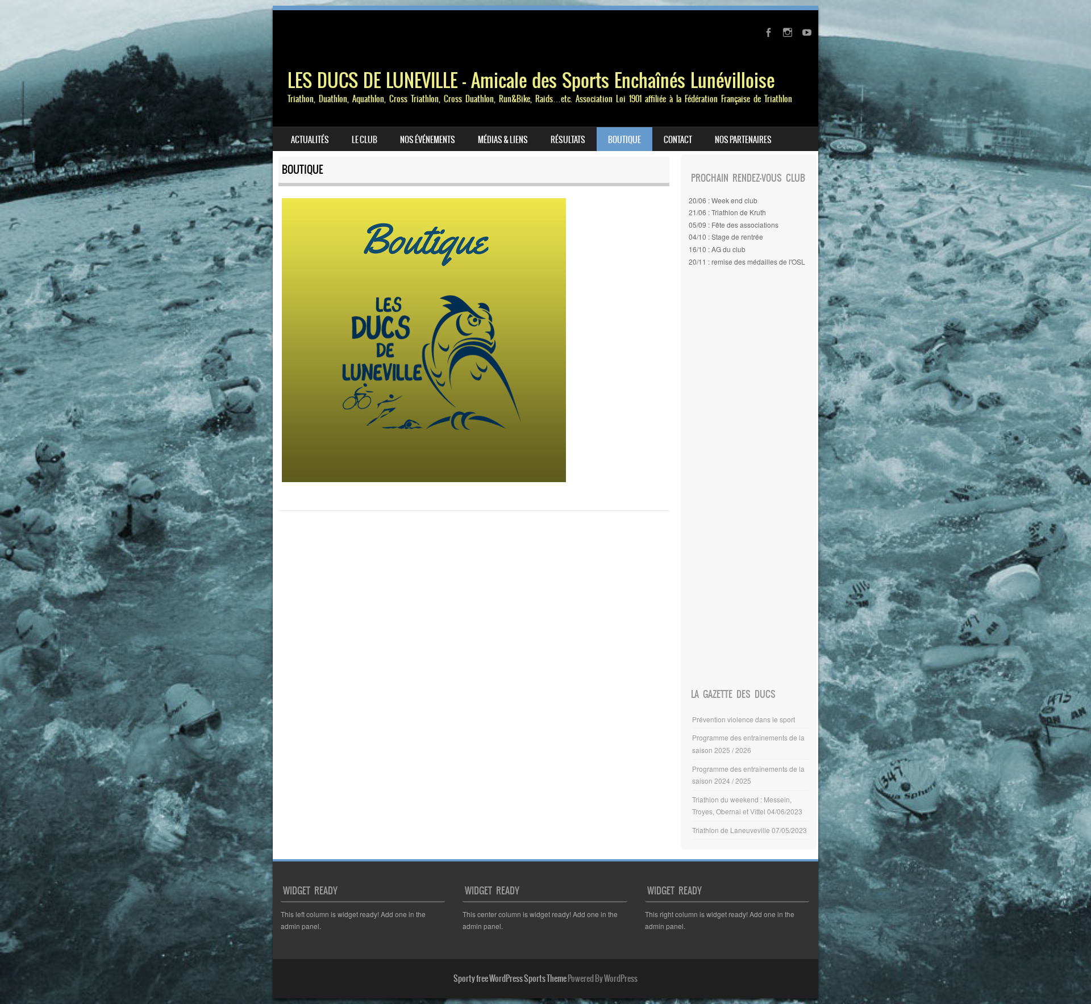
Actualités (310, 139)
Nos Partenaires (743, 139)
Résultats (568, 139)
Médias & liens (503, 139)
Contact (678, 139)
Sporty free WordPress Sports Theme (510, 978)
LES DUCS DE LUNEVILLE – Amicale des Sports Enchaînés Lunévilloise (531, 80)
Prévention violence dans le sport (743, 719)
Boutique (624, 139)
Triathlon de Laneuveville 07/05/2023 (749, 830)
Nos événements (427, 139)
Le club (364, 139)
